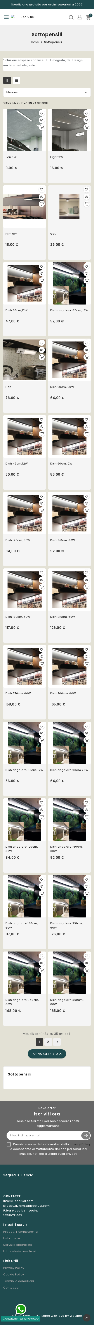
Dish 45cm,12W (16, 463)
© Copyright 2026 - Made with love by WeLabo (47, 1316)
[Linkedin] (33, 1186)
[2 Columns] (7, 80)
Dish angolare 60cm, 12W (24, 770)
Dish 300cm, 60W (63, 693)
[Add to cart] (42, 127)
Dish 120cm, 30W (17, 540)
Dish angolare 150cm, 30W (66, 849)
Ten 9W (11, 157)
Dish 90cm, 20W (62, 387)
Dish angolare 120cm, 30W (21, 849)
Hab (8, 387)
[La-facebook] (14, 1186)
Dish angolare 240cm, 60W (22, 1002)
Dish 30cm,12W (16, 310)
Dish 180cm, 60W (17, 617)
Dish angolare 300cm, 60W (67, 1002)
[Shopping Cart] (88, 17)
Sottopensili (19, 1074)
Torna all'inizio (47, 1053)
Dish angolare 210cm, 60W (66, 925)
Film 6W (11, 234)
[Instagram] (5, 1186)
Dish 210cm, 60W (62, 617)
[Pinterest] (24, 1186)
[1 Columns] (16, 80)
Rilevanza (47, 92)
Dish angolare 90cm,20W (69, 770)
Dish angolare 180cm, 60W (21, 925)
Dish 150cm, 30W (62, 540)
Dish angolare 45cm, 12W (69, 310)
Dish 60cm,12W (61, 463)
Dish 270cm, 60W (18, 693)
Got (53, 234)
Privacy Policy (80, 1144)
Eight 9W (56, 157)
